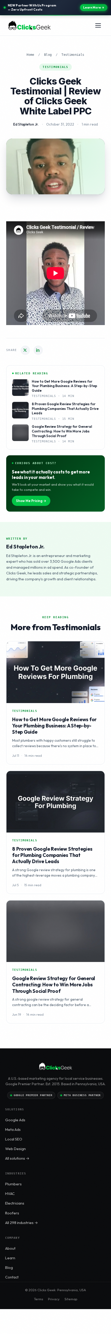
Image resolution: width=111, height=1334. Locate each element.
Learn (10, 1257)
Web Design (15, 1148)
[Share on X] (25, 350)
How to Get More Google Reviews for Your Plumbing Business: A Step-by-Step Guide (54, 725)
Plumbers (13, 1183)
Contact (12, 1277)
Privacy (54, 1299)
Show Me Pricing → (31, 501)
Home (30, 55)
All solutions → (17, 1158)
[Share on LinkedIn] (38, 350)
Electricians (14, 1203)
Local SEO (13, 1139)
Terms (38, 1299)
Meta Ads (13, 1129)
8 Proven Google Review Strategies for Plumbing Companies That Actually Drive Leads (52, 855)
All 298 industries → (21, 1222)
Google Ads (15, 1119)
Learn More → (93, 7)
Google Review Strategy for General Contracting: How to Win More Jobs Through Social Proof (53, 984)
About (10, 1248)
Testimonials (72, 55)
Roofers (12, 1213)
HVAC (10, 1193)
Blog (48, 55)
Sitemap (71, 1299)
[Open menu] (98, 25)
